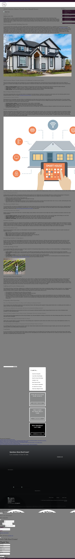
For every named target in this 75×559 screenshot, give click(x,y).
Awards (66, 12)
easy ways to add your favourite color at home (25, 208)
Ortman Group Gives (68, 23)
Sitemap (58, 497)
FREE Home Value (37, 403)
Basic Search (67, 16)
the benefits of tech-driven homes (25, 95)
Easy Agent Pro (17, 503)
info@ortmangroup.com (4, 1)
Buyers (63, 14)
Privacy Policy (51, 497)
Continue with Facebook (4, 532)
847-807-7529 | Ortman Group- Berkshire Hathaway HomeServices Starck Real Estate (15, 0)
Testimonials (67, 13)
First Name (2, 520)
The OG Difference (68, 11)
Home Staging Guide (68, 20)
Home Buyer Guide (68, 15)
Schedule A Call (60, 456)
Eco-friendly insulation (64, 27)
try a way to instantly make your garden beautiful (20, 256)
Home (63, 8)
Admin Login (64, 497)
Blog (63, 21)
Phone (1, 524)
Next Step (1, 527)
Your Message (2, 526)
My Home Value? (68, 19)
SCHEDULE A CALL (37, 433)
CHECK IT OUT (37, 418)
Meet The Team (67, 10)
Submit (1, 530)
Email (1, 523)
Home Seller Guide (68, 18)
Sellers (63, 17)
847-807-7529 (10, 535)
